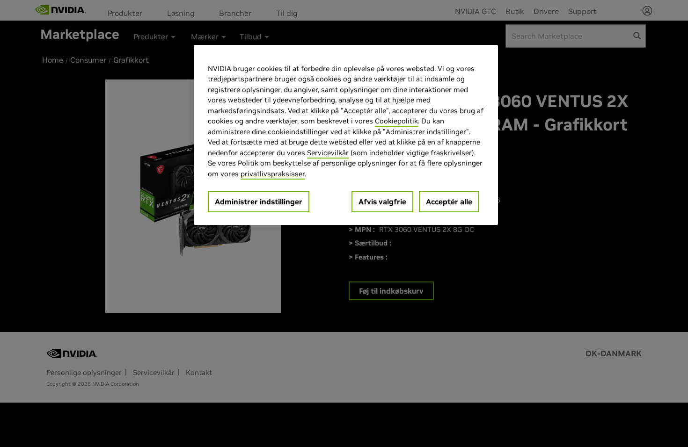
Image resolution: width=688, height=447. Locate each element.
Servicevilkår (328, 152)
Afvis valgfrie (382, 201)
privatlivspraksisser (273, 173)
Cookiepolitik (396, 120)
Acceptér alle (449, 201)
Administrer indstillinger (258, 201)
